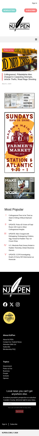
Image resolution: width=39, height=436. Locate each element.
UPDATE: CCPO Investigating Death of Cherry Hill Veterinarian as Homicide (21, 257)
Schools (6, 376)
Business (6, 371)
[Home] (18, 289)
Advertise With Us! (9, 344)
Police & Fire (7, 368)
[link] (19, 100)
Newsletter (9, 10)
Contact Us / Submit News (12, 342)
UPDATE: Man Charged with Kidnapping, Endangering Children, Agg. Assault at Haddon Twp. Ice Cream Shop (21, 237)
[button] (19, 24)
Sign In (34, 3)
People (5, 373)
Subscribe (31, 10)
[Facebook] (5, 306)
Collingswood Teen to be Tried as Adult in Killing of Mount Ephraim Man (20, 218)
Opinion (6, 378)
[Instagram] (18, 306)
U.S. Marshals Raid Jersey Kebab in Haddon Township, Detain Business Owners (21, 248)
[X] (11, 306)
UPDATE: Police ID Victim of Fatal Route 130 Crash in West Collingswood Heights (21, 227)
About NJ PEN (8, 339)
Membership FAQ (9, 349)
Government (7, 366)
